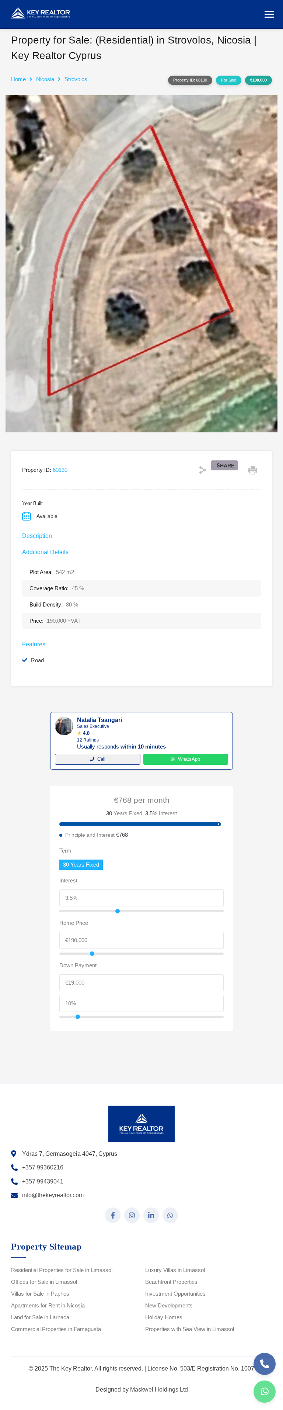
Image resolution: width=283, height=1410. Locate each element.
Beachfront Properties (171, 1282)
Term (65, 850)
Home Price (73, 923)
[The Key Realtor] (42, 13)
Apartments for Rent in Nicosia (48, 1305)
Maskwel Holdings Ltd (159, 1389)
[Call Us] (265, 1364)
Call (101, 759)
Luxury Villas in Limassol (175, 1270)
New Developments (169, 1305)
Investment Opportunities (175, 1293)
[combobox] (81, 865)
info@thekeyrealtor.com (53, 1195)
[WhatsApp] (265, 1391)
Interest (68, 880)
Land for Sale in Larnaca (40, 1317)
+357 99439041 (42, 1181)
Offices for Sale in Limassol (44, 1282)
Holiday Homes (163, 1317)
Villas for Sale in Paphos (40, 1293)
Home (18, 79)
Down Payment (78, 965)
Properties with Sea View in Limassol (189, 1329)
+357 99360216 (42, 1167)
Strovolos (75, 79)
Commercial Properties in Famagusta (56, 1329)
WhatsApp (189, 759)
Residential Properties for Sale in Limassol (61, 1270)
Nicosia (45, 79)
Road (37, 660)
